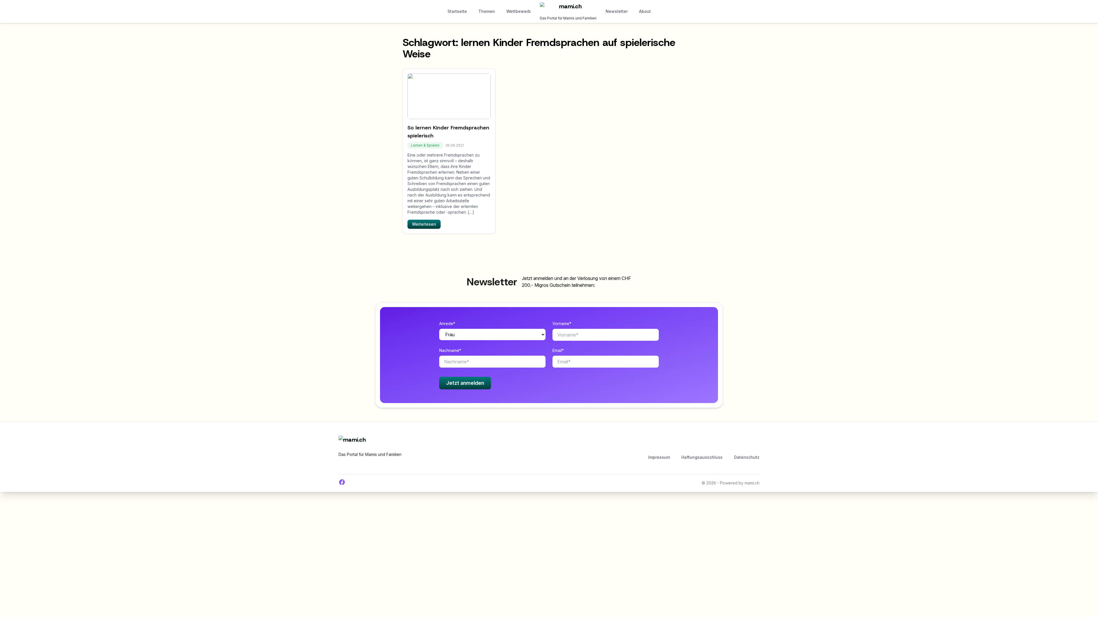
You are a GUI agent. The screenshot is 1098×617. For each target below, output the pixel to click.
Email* (558, 350)
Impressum (659, 457)
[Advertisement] (548, 444)
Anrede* (447, 323)
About (645, 11)
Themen (486, 11)
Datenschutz (746, 457)
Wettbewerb (518, 11)
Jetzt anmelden (465, 383)
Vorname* (561, 323)
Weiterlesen (424, 224)
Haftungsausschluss (702, 457)
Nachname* (450, 350)
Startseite (457, 11)
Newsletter (617, 11)
